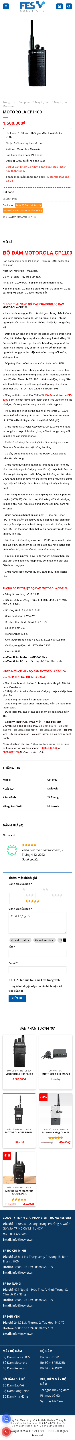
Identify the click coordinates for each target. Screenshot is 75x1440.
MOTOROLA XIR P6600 (19, 1074)
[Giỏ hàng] (59, 6)
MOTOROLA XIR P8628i (19, 1132)
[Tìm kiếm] (69, 6)
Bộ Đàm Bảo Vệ (13, 1385)
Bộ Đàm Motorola (15, 1363)
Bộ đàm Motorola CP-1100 (22, 216)
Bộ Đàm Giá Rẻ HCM (16, 1357)
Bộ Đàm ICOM (49, 1357)
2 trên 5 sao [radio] (34, 889)
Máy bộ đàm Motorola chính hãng (23, 210)
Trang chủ (9, 102)
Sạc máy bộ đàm (51, 1401)
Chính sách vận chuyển (52, 1423)
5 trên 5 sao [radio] (17, 901)
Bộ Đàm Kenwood (15, 1368)
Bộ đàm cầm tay (30, 661)
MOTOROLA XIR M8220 (56, 1074)
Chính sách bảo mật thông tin (50, 1420)
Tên (12, 946)
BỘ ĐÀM (46, 1351)
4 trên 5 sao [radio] (43, 895)
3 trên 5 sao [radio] (17, 895)
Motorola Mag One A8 (56, 1132)
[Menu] (6, 6)
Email (13, 963)
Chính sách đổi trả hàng (24, 1423)
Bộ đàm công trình (25, 729)
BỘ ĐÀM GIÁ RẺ (14, 1379)
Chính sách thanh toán (25, 1425)
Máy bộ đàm (42, 102)
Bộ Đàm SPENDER (52, 1363)
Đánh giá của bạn (20, 884)
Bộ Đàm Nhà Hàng (15, 1396)
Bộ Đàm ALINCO (51, 1368)
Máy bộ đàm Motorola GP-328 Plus (19, 1192)
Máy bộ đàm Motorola (28, 205)
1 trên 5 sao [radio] (14, 889)
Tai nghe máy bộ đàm (54, 1390)
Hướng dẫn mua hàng (19, 1420)
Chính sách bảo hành (52, 1425)
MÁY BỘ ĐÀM (12, 1351)
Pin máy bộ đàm (51, 1396)
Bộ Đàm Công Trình (16, 1391)
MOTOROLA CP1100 (15, 307)
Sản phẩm (25, 102)
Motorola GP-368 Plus (33, 657)
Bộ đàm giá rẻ (47, 725)
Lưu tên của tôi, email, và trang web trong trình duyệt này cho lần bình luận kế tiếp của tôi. (35, 985)
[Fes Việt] (32, 6)
